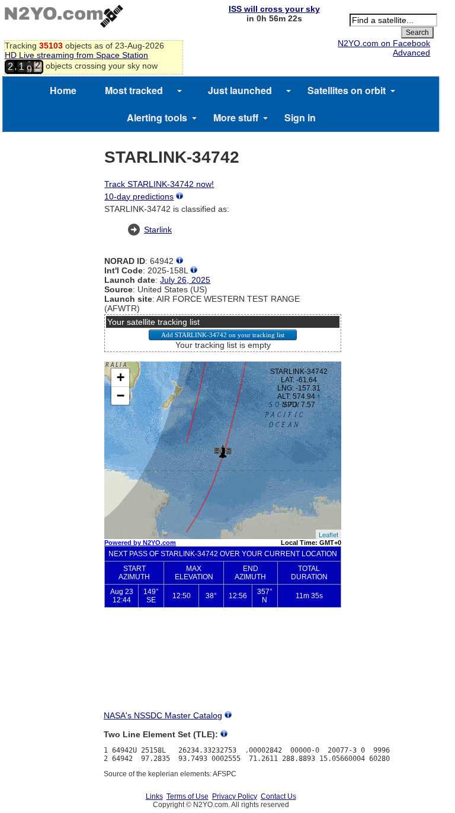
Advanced (411, 52)
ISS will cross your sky (274, 9)
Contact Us (278, 796)
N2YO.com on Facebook (384, 43)
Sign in (300, 117)
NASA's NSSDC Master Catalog (163, 715)
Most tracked (134, 90)
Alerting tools (157, 117)
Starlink (158, 229)
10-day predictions (139, 196)
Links (154, 796)
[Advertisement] (223, 668)
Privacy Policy (234, 796)
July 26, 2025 (185, 280)
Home (63, 90)
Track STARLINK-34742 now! (159, 184)
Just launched (240, 90)
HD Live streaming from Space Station (76, 55)
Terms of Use (187, 796)
